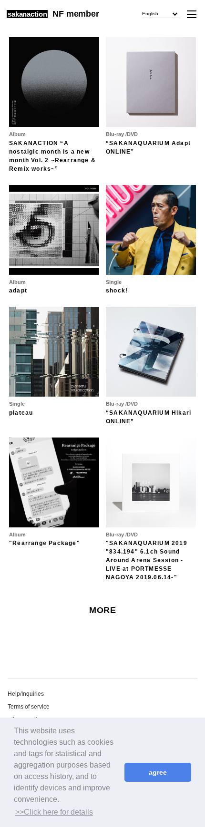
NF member (75, 14)
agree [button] (158, 772)
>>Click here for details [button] (54, 812)
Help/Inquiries (26, 694)
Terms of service (29, 706)
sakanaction (27, 14)
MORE (102, 610)
